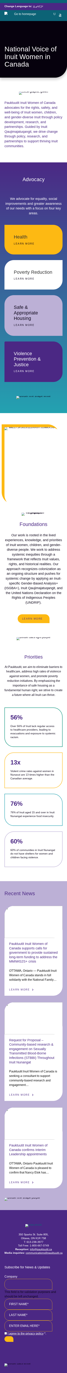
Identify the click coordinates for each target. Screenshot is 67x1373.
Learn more (32, 618)
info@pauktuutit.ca (41, 1249)
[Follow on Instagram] (29, 1350)
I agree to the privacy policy (26, 1333)
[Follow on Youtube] (38, 1350)
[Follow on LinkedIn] (47, 1350)
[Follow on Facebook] (20, 1350)
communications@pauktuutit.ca (44, 1252)
